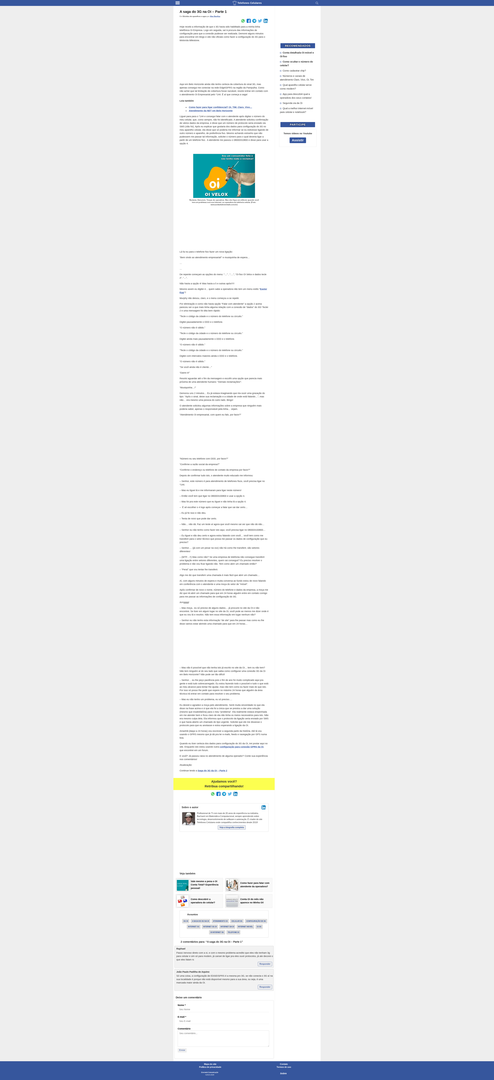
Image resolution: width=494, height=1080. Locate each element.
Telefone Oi (233, 932)
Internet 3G (193, 927)
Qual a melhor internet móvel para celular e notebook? (296, 110)
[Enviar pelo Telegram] (254, 21)
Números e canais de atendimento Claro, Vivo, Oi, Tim (297, 77)
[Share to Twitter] (260, 21)
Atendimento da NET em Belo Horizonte (211, 110)
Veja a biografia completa (231, 827)
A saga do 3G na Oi (200, 921)
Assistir (298, 140)
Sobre (283, 1073)
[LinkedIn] (264, 807)
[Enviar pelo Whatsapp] (243, 21)
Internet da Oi (227, 927)
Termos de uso (284, 1067)
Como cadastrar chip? (294, 70)
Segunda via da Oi (292, 103)
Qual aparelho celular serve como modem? (296, 86)
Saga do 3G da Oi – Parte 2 (212, 770)
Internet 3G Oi (210, 927)
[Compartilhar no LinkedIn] (266, 21)
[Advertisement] (224, 62)
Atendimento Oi (220, 921)
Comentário (184, 1028)
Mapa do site (210, 1064)
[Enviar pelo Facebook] (249, 21)
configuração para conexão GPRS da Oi (241, 747)
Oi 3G (259, 927)
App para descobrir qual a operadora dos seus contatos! (296, 96)
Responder (264, 964)
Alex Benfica (215, 16)
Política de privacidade (210, 1067)
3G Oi (185, 921)
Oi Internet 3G (217, 932)
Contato (284, 1064)
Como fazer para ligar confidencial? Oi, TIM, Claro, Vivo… (220, 107)
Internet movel (245, 927)
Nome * (182, 1005)
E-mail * (182, 1017)
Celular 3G (236, 921)
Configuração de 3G (256, 921)
